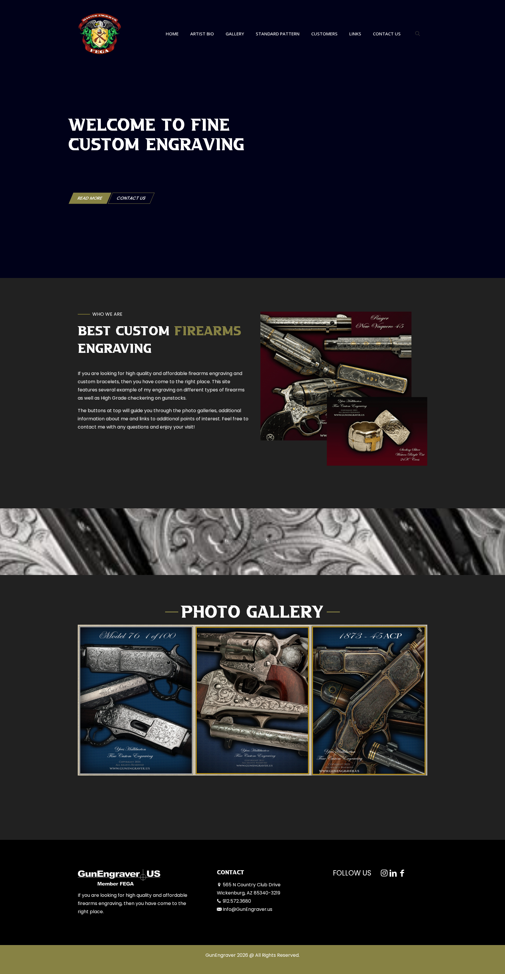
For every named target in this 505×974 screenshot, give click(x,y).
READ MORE (90, 198)
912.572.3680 (237, 901)
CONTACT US (131, 198)
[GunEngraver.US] (100, 33)
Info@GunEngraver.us (247, 909)
